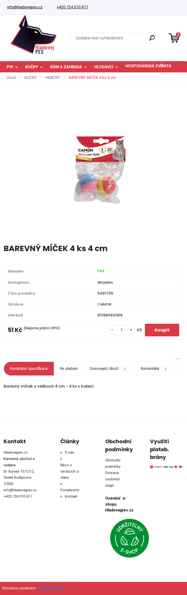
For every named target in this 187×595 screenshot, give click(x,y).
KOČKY (31, 67)
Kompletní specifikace (29, 368)
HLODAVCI (103, 67)
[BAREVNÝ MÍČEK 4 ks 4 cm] (93, 163)
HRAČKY (52, 77)
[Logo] (33, 34)
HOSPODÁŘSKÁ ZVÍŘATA (148, 66)
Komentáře (153, 368)
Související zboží (108, 368)
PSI (10, 67)
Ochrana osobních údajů (112, 479)
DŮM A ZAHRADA (66, 67)
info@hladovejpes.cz (25, 7)
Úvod (11, 77)
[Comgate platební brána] (166, 467)
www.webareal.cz (51, 588)
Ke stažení (69, 368)
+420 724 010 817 (72, 7)
